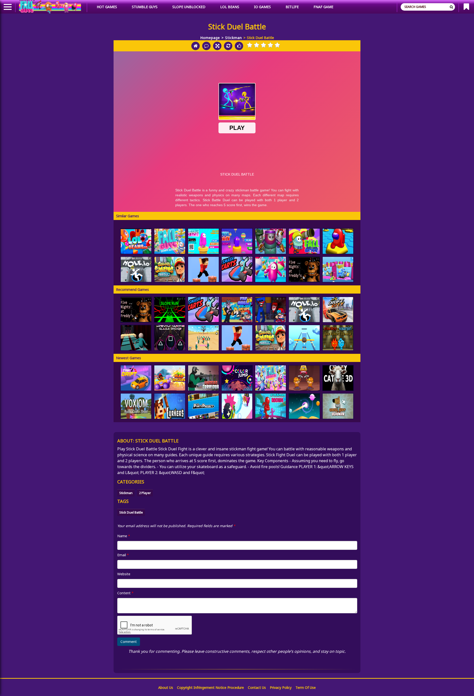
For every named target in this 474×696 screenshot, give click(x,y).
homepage (210, 37)
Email (123, 555)
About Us (165, 687)
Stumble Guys (145, 6)
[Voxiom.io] (136, 406)
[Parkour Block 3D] (203, 269)
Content (125, 593)
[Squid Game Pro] (203, 337)
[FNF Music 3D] (237, 309)
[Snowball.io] (237, 406)
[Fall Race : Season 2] (237, 241)
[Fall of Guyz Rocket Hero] (304, 241)
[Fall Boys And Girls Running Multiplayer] (270, 241)
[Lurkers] (169, 406)
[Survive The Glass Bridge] (136, 337)
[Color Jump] (237, 378)
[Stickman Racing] (270, 406)
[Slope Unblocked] (169, 309)
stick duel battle (131, 512)
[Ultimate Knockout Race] (203, 241)
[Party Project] (203, 406)
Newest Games (128, 358)
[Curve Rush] (304, 406)
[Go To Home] (195, 46)
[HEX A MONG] (338, 241)
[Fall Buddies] (270, 378)
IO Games (262, 6)
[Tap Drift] (136, 378)
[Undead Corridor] (203, 378)
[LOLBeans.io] (136, 241)
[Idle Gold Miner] (304, 378)
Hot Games (107, 6)
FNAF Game (323, 6)
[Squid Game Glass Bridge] (169, 337)
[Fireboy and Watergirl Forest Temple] (338, 337)
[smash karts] (237, 269)
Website (123, 574)
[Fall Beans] (338, 269)
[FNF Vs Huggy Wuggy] (270, 309)
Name (123, 536)
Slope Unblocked (188, 6)
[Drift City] (338, 309)
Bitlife (292, 6)
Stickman (233, 37)
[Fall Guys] (169, 241)
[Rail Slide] (304, 337)
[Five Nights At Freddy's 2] (304, 269)
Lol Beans (229, 6)
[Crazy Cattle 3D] (338, 378)
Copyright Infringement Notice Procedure (210, 687)
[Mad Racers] (169, 378)
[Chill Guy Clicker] (338, 406)
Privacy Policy (281, 687)
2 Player (145, 493)
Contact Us (257, 687)
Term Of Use (306, 687)
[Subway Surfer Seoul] (169, 269)
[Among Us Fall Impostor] (270, 269)
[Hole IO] (136, 269)
